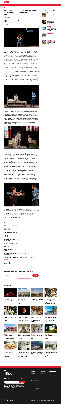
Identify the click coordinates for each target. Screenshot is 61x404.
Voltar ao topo (31, 367)
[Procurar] (51, 2)
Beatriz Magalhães (17, 20)
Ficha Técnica (33, 373)
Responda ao (26, 257)
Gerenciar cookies (34, 393)
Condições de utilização (35, 388)
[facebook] (10, 400)
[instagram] (4, 400)
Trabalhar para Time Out (35, 380)
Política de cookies (34, 386)
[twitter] (12, 400)
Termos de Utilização (21, 278)
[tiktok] (7, 400)
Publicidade (42, 373)
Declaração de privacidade (33, 383)
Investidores (33, 378)
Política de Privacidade (27, 278)
